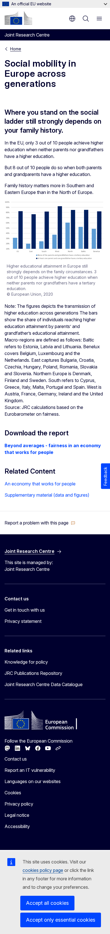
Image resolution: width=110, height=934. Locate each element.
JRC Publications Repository (33, 673)
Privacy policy (19, 804)
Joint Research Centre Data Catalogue (44, 684)
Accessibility (17, 826)
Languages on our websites (33, 781)
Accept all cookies (47, 903)
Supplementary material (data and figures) (47, 495)
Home (15, 48)
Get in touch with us (25, 610)
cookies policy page (43, 870)
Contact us (16, 759)
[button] (40, 522)
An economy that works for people (40, 484)
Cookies (13, 792)
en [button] (72, 18)
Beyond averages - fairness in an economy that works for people (53, 449)
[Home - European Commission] (18, 18)
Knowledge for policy (26, 662)
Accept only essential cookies (60, 920)
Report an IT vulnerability (30, 770)
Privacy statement (23, 621)
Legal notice (17, 815)
